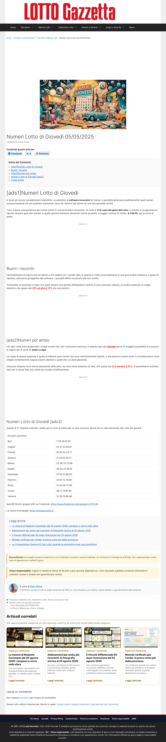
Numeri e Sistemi (90, 27)
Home (13, 27)
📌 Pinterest (42, 153)
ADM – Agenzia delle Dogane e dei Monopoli (87, 738)
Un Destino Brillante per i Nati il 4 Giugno (26, 608)
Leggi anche (17, 180)
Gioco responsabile (120, 719)
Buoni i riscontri (19, 170)
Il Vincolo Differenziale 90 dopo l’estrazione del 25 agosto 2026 (45, 535)
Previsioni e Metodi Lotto (47, 38)
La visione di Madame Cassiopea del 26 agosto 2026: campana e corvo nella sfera (55, 526)
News (131, 27)
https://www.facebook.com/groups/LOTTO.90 (74, 504)
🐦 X (28, 153)
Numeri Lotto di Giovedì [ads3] (27, 176)
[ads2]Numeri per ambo (23, 173)
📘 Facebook (15, 153)
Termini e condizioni (89, 719)
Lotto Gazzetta (130, 12)
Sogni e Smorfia (113, 27)
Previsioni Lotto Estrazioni (24, 38)
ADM (134, 719)
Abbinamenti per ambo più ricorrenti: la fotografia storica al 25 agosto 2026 (51, 530)
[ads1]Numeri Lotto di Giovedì (27, 167)
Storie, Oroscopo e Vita (58, 600)
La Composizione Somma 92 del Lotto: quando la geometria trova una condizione (54, 544)
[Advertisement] (83, 60)
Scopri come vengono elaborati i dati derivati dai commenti (87, 704)
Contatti (44, 719)
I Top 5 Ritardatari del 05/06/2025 (24, 605)
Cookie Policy (71, 719)
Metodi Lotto (44, 27)
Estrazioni (25, 27)
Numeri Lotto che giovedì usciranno (24, 602)
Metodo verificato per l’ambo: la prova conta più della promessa (45, 539)
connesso (24, 697)
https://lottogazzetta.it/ (42, 510)
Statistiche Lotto (65, 27)
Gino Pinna (36, 586)
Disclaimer (105, 719)
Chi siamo (34, 719)
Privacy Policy (57, 719)
